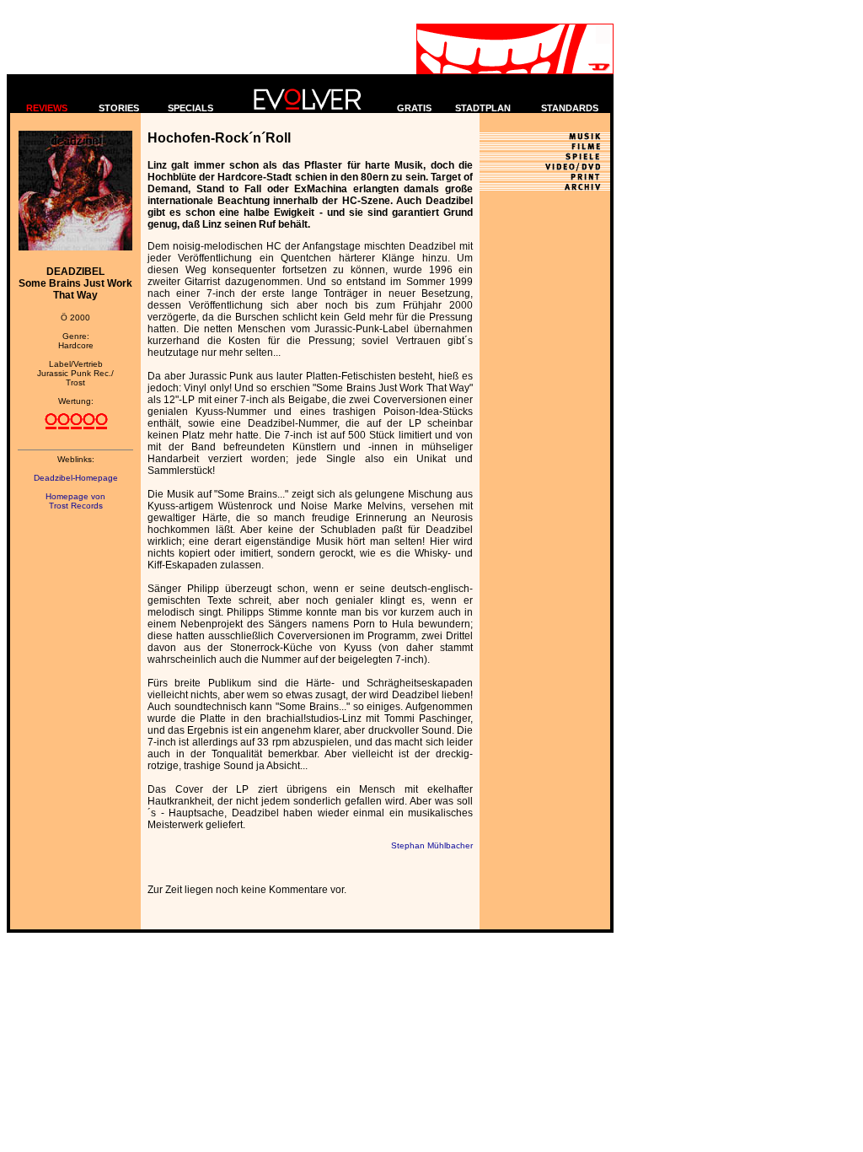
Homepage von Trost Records (75, 501)
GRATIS (414, 108)
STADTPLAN (483, 108)
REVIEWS (46, 108)
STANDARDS (569, 108)
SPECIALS (190, 108)
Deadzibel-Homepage (76, 477)
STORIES (119, 108)
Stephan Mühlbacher (432, 845)
